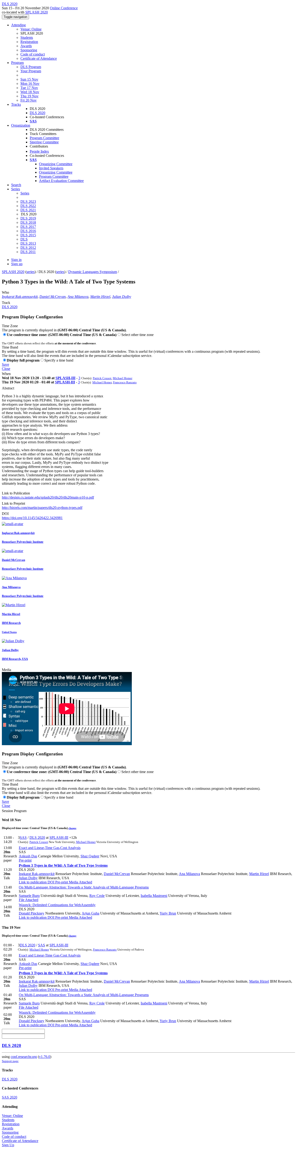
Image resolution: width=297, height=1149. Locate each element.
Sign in (16, 260)
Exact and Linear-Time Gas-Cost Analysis (50, 848)
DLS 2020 (37, 113)
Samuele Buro (29, 896)
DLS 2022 (28, 206)
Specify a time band (58, 360)
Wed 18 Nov (29, 92)
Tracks (16, 104)
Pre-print (25, 860)
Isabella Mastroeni (154, 896)
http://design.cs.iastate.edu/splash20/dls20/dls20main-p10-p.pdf (48, 497)
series (30, 272)
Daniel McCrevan (52, 297)
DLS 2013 (28, 243)
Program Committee (44, 138)
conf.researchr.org (24, 1057)
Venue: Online (31, 29)
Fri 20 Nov (28, 100)
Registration (29, 42)
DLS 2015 (28, 235)
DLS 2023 (28, 202)
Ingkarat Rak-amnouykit (20, 297)
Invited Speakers (51, 168)
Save (5, 364)
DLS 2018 (28, 222)
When (6, 374)
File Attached (28, 900)
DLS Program (30, 67)
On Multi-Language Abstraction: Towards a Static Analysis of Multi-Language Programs (84, 887)
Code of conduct (32, 54)
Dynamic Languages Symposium (92, 272)
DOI (5, 514)
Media (6, 670)
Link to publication (33, 882)
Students (26, 38)
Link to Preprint (13, 503)
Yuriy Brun (168, 913)
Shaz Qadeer (90, 856)
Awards (26, 46)
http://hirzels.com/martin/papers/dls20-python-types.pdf (42, 508)
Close (6, 369)
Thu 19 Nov (29, 96)
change (72, 828)
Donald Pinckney (31, 913)
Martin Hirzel (100, 297)
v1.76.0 (44, 1057)
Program (17, 63)
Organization (20, 125)
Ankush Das (28, 856)
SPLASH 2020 (36, 12)
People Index (39, 151)
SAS (23, 838)
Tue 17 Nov (29, 88)
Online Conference (64, 8)
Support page (10, 1061)
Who (5, 292)
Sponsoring (28, 50)
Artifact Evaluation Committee (61, 181)
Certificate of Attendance (38, 58)
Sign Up (8, 1145)
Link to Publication (16, 493)
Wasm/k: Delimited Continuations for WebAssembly (57, 905)
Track (6, 303)
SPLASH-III (65, 378)
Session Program (14, 811)
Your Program (30, 71)
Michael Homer (122, 378)
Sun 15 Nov (29, 79)
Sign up (17, 264)
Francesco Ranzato (125, 382)
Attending (18, 25)
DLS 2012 (28, 248)
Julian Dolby (121, 297)
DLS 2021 (28, 210)
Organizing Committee (55, 164)
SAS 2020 (9, 1097)
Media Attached (80, 882)
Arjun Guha (90, 913)
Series (24, 193)
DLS (24, 239)
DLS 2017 (28, 227)
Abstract (8, 388)
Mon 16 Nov (29, 84)
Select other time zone (137, 335)
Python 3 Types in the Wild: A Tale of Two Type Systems (63, 865)
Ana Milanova (78, 297)
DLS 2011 (28, 252)
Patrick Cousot (102, 378)
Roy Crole (97, 896)
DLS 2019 (28, 218)
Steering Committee (44, 142)
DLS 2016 (28, 231)
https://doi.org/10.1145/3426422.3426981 (32, 518)
